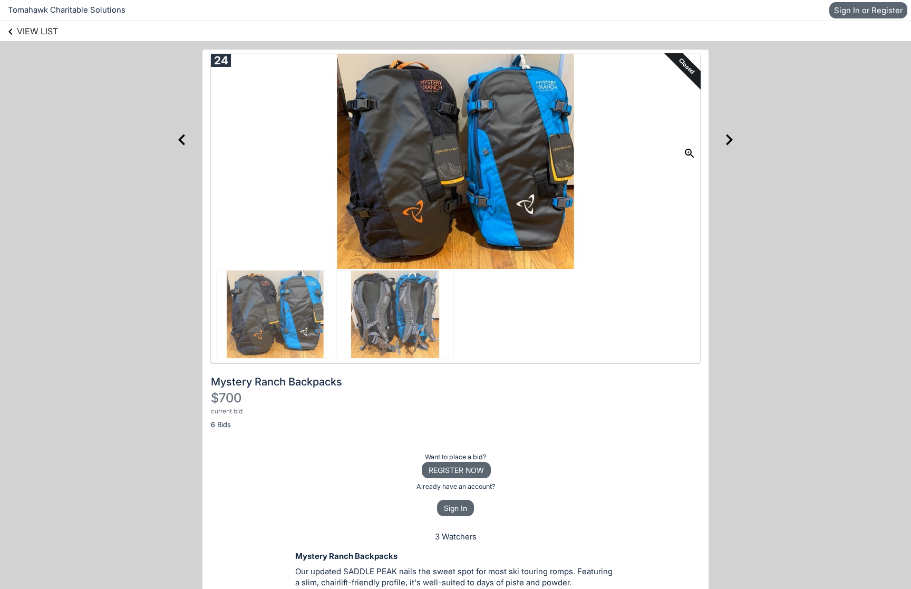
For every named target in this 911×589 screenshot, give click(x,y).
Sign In (455, 508)
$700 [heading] (226, 397)
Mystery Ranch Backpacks (276, 381)
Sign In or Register (868, 10)
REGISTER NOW (456, 470)
